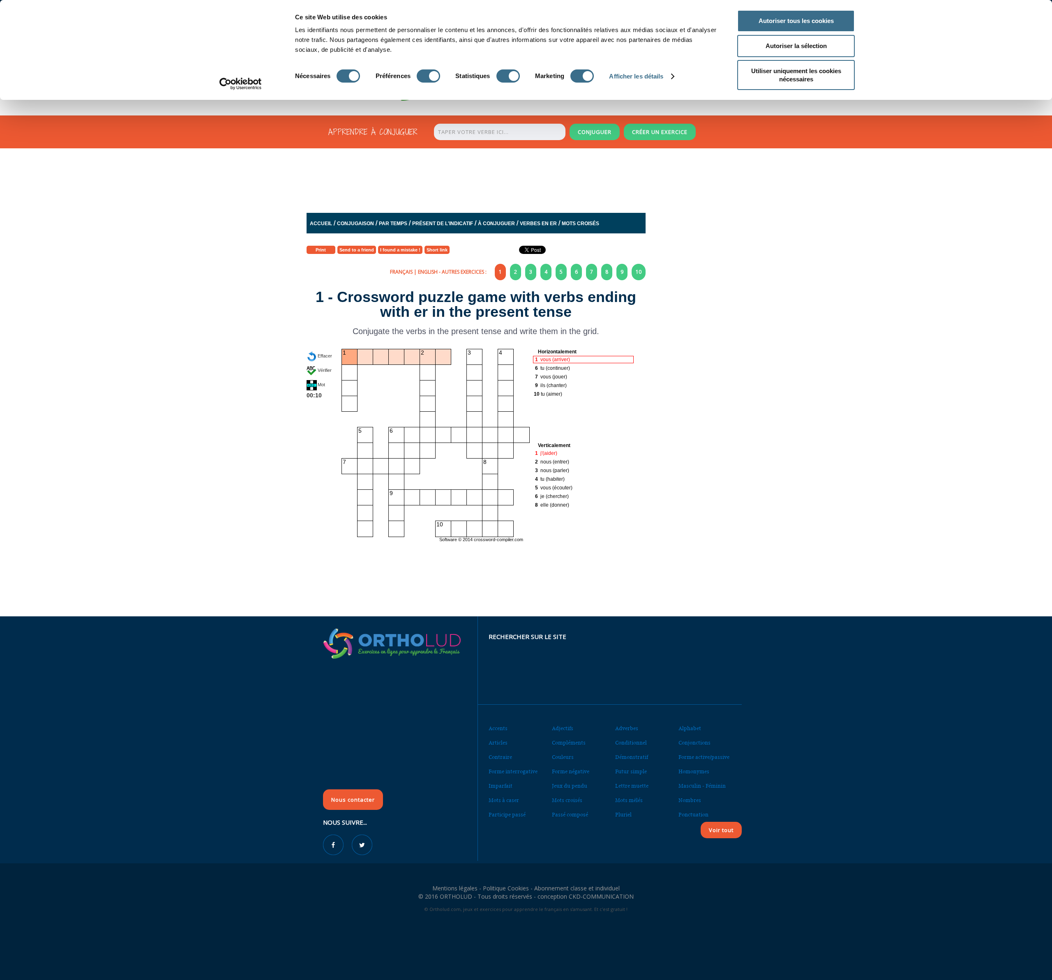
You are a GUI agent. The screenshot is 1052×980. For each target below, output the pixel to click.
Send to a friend (356, 249)
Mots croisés (580, 223)
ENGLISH (428, 271)
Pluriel (623, 814)
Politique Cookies (506, 888)
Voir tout (721, 830)
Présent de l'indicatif (442, 223)
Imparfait (500, 785)
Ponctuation (693, 814)
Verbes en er (538, 223)
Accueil (321, 223)
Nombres (689, 800)
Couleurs (563, 757)
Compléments (569, 742)
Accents (498, 728)
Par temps (393, 223)
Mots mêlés (629, 800)
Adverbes (626, 728)
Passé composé (570, 814)
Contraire (500, 757)
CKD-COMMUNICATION (601, 896)
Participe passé (507, 814)
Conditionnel (631, 742)
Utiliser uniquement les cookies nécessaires (796, 75)
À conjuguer (496, 223)
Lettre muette (631, 785)
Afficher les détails (636, 76)
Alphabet (689, 728)
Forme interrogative (513, 771)
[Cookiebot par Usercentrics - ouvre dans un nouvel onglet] (241, 84)
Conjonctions (694, 742)
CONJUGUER (594, 132)
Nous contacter (353, 799)
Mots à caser (504, 800)
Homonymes (693, 771)
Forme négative (570, 771)
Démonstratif (631, 757)
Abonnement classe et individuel (577, 888)
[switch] (428, 76)
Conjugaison (355, 223)
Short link (437, 249)
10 (638, 271)
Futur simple (631, 771)
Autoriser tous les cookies (796, 20)
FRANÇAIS (401, 271)
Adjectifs (562, 728)
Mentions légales (455, 888)
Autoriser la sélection (796, 45)
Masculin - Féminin (702, 785)
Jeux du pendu (569, 785)
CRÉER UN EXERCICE (659, 132)
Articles (498, 742)
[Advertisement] (506, 182)
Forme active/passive (703, 757)
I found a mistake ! (400, 249)
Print (321, 249)
